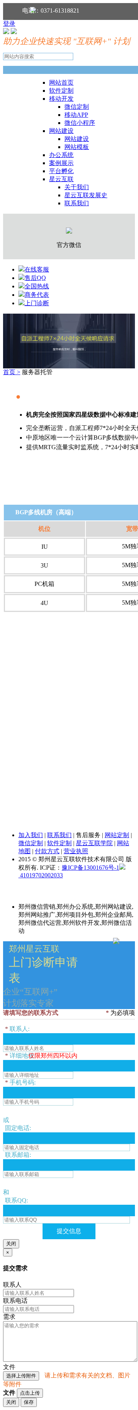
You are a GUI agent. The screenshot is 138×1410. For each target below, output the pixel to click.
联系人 (12, 1284)
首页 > (11, 372)
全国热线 (37, 286)
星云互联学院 (94, 843)
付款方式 (47, 851)
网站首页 (61, 82)
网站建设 (61, 131)
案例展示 (61, 163)
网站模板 (76, 147)
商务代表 (37, 294)
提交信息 (69, 1231)
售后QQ (35, 278)
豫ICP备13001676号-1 (90, 867)
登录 (9, 23)
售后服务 (88, 835)
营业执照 (76, 851)
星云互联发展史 (85, 195)
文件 (9, 1367)
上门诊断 (37, 303)
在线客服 (37, 269)
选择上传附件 (21, 1376)
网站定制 (117, 835)
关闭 (11, 1243)
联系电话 (15, 1300)
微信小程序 (79, 122)
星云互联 (61, 179)
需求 (9, 1316)
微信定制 (76, 106)
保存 (29, 1402)
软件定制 (61, 90)
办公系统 (61, 155)
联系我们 (76, 203)
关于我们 (76, 187)
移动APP (76, 114)
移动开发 (61, 98)
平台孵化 (61, 171)
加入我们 (30, 835)
